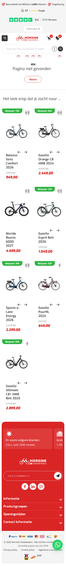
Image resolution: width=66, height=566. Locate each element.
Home (33, 79)
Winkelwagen (51, 37)
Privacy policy (10, 549)
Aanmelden (58, 476)
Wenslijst (60, 37)
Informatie (31, 28)
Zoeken (60, 48)
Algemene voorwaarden (50, 549)
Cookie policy (28, 549)
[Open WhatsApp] (57, 545)
